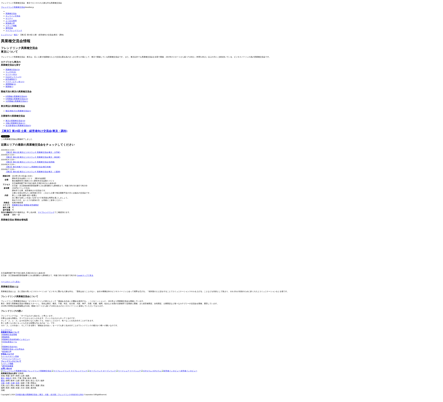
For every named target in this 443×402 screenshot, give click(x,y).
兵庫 (8, 383)
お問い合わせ (6, 368)
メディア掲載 (11, 26)
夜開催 (9, 87)
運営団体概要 (7, 366)
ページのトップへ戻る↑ (10, 282)
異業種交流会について (10, 332)
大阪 (3, 383)
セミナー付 (11, 74)
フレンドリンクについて (11, 361)
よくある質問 (11, 21)
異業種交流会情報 (9, 335)
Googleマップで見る (85, 275)
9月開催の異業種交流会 (17, 99)
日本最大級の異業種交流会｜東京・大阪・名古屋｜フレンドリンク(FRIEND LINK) (49, 395)
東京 (16, 35)
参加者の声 (10, 23)
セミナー (9, 18)
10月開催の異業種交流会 (17, 101)
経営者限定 (11, 79)
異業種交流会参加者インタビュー (16, 339)
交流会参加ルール (9, 342)
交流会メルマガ (7, 354)
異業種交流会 (11, 14)
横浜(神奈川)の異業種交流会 (18, 111)
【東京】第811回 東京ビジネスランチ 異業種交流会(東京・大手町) (33, 152)
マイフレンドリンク (14, 30)
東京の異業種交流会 (15, 121)
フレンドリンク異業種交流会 (13, 7)
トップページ (6, 35)
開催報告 (6, 337)
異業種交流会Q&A (9, 347)
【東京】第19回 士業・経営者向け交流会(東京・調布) (34, 130)
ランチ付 (11, 72)
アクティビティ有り (15, 82)
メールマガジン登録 (10, 356)
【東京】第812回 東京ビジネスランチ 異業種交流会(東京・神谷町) (33, 157)
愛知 (3, 381)
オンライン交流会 (13, 16)
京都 (13, 383)
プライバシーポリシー (11, 359)
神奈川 (8, 378)
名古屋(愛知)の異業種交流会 (18, 126)
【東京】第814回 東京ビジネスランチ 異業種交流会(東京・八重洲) (33, 172)
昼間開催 (11, 84)
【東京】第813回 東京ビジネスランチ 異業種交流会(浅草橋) (30, 162)
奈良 (17, 383)
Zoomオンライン (13, 77)
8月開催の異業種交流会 (16, 96)
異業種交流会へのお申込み (13, 349)
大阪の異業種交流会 (15, 123)
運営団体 (9, 28)
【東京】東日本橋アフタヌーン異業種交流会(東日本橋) (28, 167)
